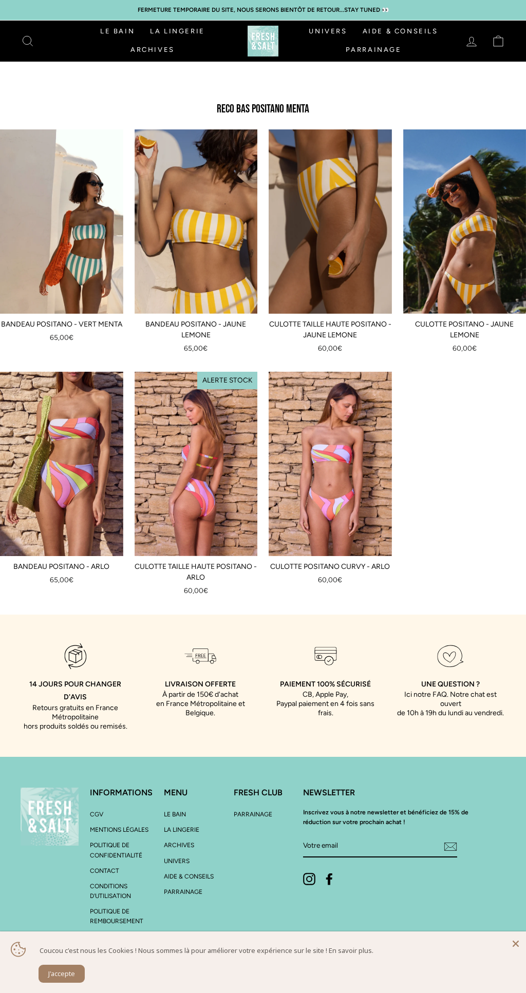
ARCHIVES (152, 49)
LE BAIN (117, 31)
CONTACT (104, 870)
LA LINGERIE (177, 31)
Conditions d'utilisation (110, 891)
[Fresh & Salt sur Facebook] (329, 879)
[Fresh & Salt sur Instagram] (309, 879)
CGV (96, 814)
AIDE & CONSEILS (400, 31)
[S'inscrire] (450, 846)
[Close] (516, 942)
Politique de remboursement (116, 916)
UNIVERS (328, 31)
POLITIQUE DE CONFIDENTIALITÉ (116, 850)
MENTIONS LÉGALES (119, 829)
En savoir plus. (351, 950)
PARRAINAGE (374, 49)
